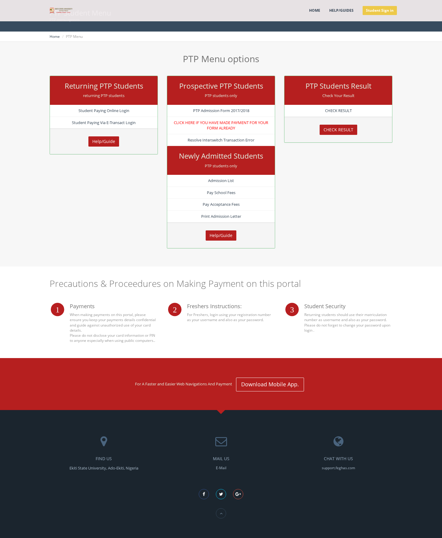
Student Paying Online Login (103, 110)
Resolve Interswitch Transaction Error (221, 140)
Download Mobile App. (270, 384)
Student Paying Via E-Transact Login (104, 122)
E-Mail (221, 467)
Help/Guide (103, 141)
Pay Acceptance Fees (221, 204)
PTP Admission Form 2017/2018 (221, 110)
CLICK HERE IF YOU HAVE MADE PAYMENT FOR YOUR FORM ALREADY (221, 125)
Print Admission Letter (221, 216)
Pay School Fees (221, 192)
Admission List (221, 180)
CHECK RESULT (338, 110)
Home (314, 10)
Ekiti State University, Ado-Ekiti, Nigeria (103, 468)
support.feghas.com (338, 467)
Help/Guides (341, 10)
